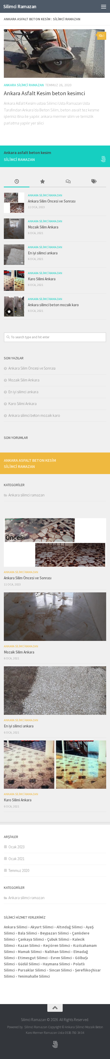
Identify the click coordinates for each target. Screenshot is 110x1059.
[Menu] (103, 6)
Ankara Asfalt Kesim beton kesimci (44, 93)
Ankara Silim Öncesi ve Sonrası (51, 201)
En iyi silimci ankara (43, 253)
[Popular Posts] (42, 181)
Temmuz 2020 (18, 870)
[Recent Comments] (68, 181)
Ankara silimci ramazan (24, 85)
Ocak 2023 (16, 846)
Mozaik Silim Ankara (43, 227)
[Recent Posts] (16, 181)
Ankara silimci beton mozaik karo (53, 304)
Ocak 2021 (16, 858)
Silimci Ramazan (19, 6)
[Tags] (93, 181)
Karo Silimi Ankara (42, 278)
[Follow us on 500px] (103, 159)
